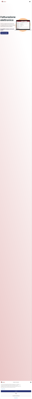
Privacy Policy (16, 397)
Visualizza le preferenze (16, 395)
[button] (30, 382)
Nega (16, 393)
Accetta (16, 391)
